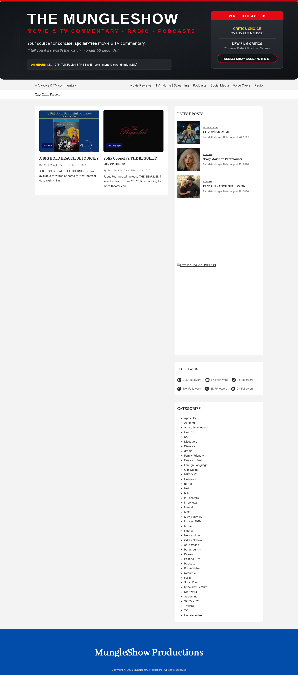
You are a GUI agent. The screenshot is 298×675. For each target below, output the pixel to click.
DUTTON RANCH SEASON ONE (225, 186)
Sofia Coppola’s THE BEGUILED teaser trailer (130, 161)
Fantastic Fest (193, 460)
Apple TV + (191, 418)
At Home (47, 145)
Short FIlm (191, 582)
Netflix (188, 530)
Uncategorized (193, 615)
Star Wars (190, 591)
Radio (259, 85)
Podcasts (199, 85)
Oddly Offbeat (193, 540)
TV (186, 610)
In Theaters (191, 498)
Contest (189, 432)
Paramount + (192, 549)
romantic (190, 573)
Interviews (190, 502)
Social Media (220, 85)
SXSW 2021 (191, 601)
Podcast (189, 563)
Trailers (189, 605)
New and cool (114, 145)
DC (186, 436)
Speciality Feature (195, 587)
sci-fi (187, 577)
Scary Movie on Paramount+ (222, 159)
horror (188, 483)
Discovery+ (191, 441)
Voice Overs (241, 85)
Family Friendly (194, 455)
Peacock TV (192, 559)
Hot (186, 488)
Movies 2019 (192, 521)
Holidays (190, 479)
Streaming (190, 596)
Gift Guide (191, 469)
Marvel (188, 507)
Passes (188, 554)
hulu (187, 493)
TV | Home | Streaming (172, 85)
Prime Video (192, 568)
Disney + (190, 446)
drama (188, 451)
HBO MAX (190, 474)
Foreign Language (195, 465)
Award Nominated (196, 427)
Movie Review (210, 127)
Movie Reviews (140, 85)
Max (187, 512)
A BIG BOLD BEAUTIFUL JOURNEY (69, 158)
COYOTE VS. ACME (216, 132)
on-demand (191, 545)
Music (188, 526)
